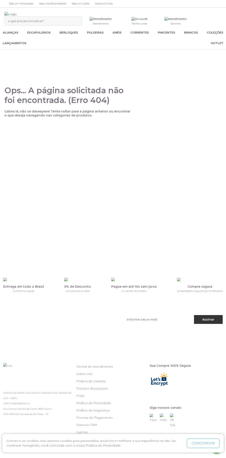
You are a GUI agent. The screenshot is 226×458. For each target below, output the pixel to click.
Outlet (217, 43)
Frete (80, 396)
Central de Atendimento (94, 367)
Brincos (191, 32)
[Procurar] (76, 21)
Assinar (208, 319)
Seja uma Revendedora (52, 3)
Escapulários (39, 32)
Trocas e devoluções (92, 388)
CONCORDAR (203, 443)
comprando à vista (78, 291)
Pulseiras (95, 32)
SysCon (82, 432)
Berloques (69, 32)
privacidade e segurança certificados (200, 291)
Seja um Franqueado (21, 3)
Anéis (117, 32)
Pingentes (166, 32)
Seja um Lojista (80, 3)
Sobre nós (84, 374)
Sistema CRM (86, 425)
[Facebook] (154, 418)
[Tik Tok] (174, 421)
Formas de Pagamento (94, 418)
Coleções (215, 32)
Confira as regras (23, 291)
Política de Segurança (93, 410)
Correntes (139, 32)
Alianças (10, 32)
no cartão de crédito (134, 291)
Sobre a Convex (104, 3)
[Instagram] (164, 418)
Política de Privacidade (93, 403)
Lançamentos (14, 43)
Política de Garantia (91, 381)
